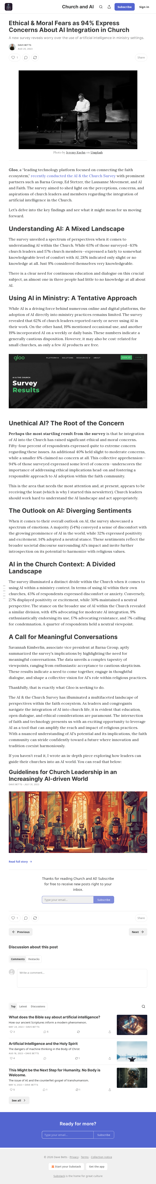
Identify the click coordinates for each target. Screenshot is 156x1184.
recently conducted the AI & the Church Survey (73, 175)
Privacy (74, 1157)
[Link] (3, 229)
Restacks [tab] (33, 959)
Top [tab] (13, 1006)
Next (135, 932)
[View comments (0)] (26, 57)
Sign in (144, 7)
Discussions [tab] (38, 1006)
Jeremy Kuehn (75, 152)
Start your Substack (68, 1166)
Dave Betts (24, 45)
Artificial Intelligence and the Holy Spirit (43, 1043)
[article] (78, 1025)
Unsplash (97, 152)
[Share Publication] (109, 7)
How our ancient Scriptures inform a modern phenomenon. (48, 1022)
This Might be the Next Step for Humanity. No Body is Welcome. (54, 1072)
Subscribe (125, 7)
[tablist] (25, 959)
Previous (23, 932)
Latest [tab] (23, 1006)
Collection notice (101, 1157)
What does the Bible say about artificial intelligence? (54, 1017)
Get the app (96, 1166)
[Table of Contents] (4, 592)
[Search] (101, 7)
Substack (59, 1176)
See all (16, 1100)
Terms (85, 1157)
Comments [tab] (18, 959)
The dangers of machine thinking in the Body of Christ (44, 1049)
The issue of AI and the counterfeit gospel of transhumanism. (49, 1080)
